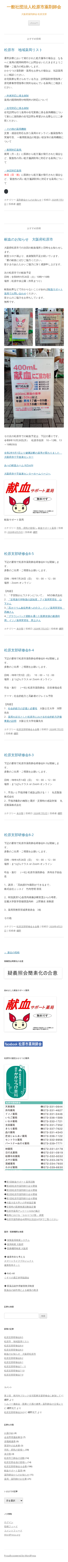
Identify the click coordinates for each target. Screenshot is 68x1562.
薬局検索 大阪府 (15, 1244)
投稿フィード (11, 1526)
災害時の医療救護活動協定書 (21, 1206)
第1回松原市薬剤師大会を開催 (21, 1198)
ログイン (8, 1522)
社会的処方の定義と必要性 (22, 708)
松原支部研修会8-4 (19, 650)
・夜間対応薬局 (13, 149)
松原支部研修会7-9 (13, 1374)
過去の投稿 (12, 952)
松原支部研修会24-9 (14, 1412)
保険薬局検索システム (18, 1240)
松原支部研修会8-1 (13, 1362)
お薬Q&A (8, 1433)
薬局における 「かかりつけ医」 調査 (25, 1215)
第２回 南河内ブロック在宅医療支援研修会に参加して (32, 1395)
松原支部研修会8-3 (19, 755)
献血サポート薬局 (47, 528)
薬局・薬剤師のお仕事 (15, 1478)
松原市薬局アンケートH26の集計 (23, 1210)
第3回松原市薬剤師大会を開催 (21, 1190)
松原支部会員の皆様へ (15, 1462)
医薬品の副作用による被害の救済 (21, 1290)
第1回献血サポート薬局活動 (20, 1181)
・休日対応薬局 (12, 170)
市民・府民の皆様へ (27, 528)
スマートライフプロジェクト (19, 1260)
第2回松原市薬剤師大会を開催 (21, 1194)
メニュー (34, 23)
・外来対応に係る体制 (16, 95)
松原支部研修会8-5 (19, 553)
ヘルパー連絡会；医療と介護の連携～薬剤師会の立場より (33, 1403)
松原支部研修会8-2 (19, 834)
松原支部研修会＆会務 (28, 729)
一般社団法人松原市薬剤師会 (34, 7)
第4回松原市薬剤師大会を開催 (21, 1185)
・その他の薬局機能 (15, 129)
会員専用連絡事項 (13, 1437)
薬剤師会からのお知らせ (29, 199)
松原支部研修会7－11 (15, 1366)
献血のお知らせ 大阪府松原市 (28, 239)
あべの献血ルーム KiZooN (18, 465)
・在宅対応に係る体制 (16, 108)
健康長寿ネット (12, 1265)
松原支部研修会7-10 (14, 1370)
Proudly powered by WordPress (20, 1555)
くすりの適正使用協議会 (16, 1277)
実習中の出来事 (12, 1445)
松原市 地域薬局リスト (23, 49)
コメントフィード (13, 1530)
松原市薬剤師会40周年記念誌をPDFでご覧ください (32, 1219)
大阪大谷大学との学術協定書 (21, 1202)
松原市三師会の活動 (14, 1458)
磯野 (19, 203)
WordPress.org (12, 1534)
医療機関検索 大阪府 (17, 1248)
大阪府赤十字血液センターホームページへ (27, 473)
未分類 (20, 628)
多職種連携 (10, 1441)
